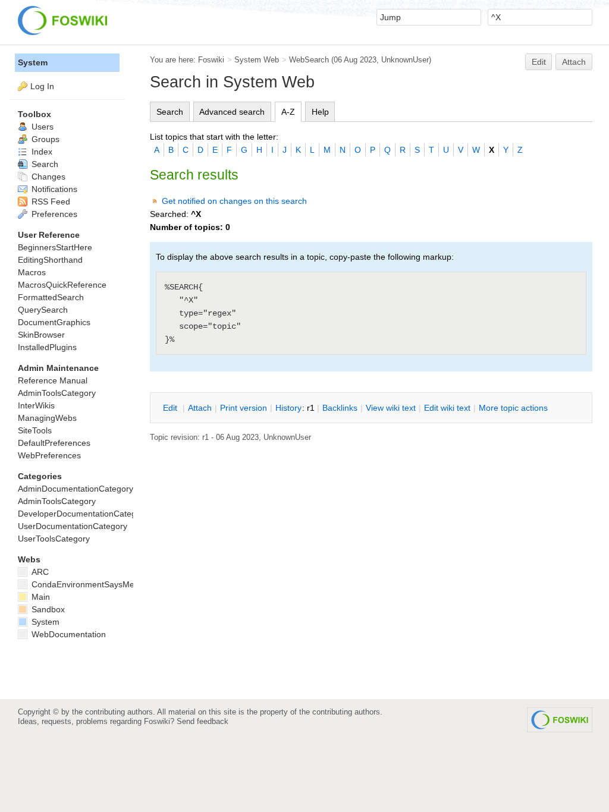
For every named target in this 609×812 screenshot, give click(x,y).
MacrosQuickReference (62, 284)
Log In (42, 86)
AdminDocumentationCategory (75, 488)
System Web (256, 59)
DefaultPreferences (54, 443)
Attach (574, 62)
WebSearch (309, 59)
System (33, 62)
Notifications (53, 189)
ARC (39, 572)
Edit (539, 62)
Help (320, 112)
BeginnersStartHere (55, 247)
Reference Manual (52, 380)
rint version (243, 408)
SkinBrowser (41, 334)
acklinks (339, 408)
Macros (32, 272)
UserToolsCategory (54, 538)
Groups (44, 139)
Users (41, 126)
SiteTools (35, 430)
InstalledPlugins (47, 347)
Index (40, 151)
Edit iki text (447, 408)
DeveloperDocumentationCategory (83, 513)
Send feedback (202, 721)
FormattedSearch (51, 297)
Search (169, 112)
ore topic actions (513, 408)
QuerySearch (43, 309)
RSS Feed (49, 201)
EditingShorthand (50, 260)
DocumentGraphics (54, 322)
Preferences (53, 214)
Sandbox (47, 609)
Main (39, 597)
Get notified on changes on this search (234, 201)
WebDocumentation (67, 634)
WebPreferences (49, 455)
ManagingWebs (47, 418)
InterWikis (36, 405)
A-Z (288, 112)
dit (171, 408)
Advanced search (232, 112)
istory (288, 408)
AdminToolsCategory (57, 393)
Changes (47, 176)
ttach (200, 408)
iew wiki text (391, 408)
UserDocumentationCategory (72, 526)
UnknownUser (405, 59)
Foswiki (211, 59)
